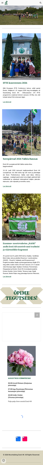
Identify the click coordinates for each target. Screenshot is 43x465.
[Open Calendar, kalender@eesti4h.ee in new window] (37, 315)
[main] (21, 83)
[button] (2, 2)
